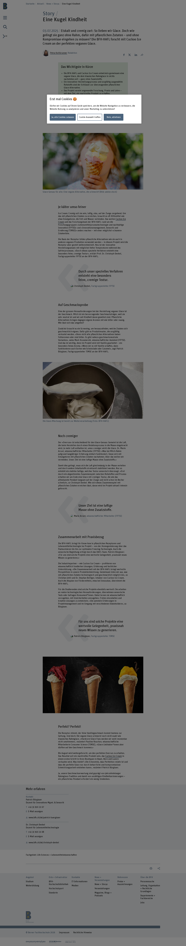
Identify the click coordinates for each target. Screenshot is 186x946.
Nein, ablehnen (114, 117)
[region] (94, 109)
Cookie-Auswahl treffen (89, 117)
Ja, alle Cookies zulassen (62, 117)
